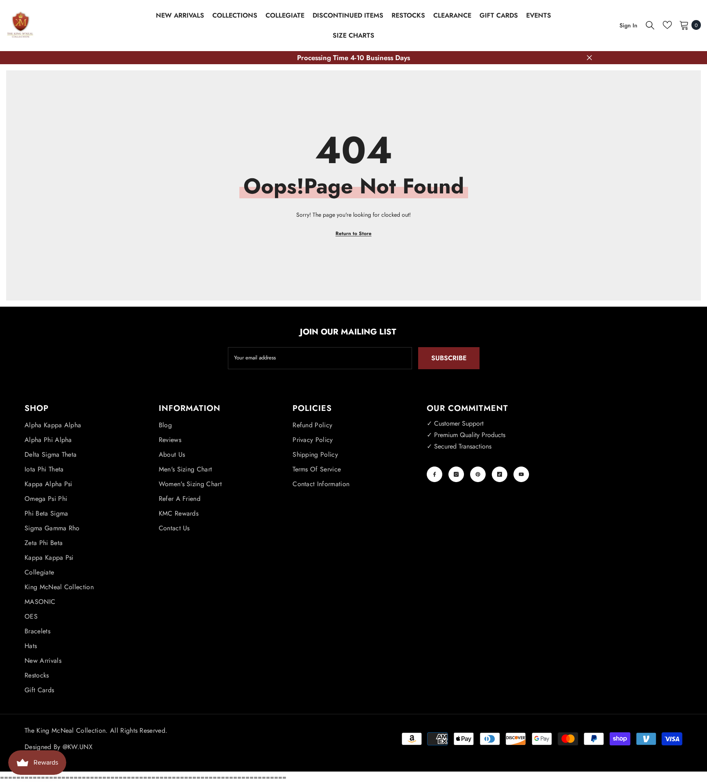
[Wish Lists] (667, 24)
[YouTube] (521, 474)
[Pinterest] (478, 474)
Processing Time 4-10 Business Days (353, 58)
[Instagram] (456, 474)
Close (589, 57)
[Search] (650, 25)
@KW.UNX (77, 747)
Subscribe (448, 358)
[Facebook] (434, 474)
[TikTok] (499, 474)
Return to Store (353, 233)
